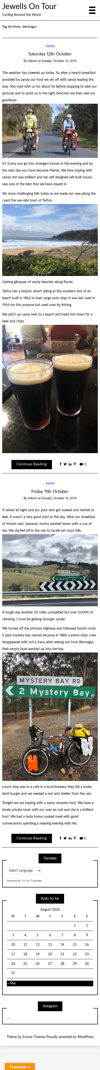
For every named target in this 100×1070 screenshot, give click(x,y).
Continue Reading (32, 464)
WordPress (85, 1037)
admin (32, 61)
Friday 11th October (50, 491)
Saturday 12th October (50, 54)
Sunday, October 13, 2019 (59, 61)
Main (50, 46)
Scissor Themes (33, 1037)
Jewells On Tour (29, 6)
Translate (36, 880)
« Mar (12, 983)
